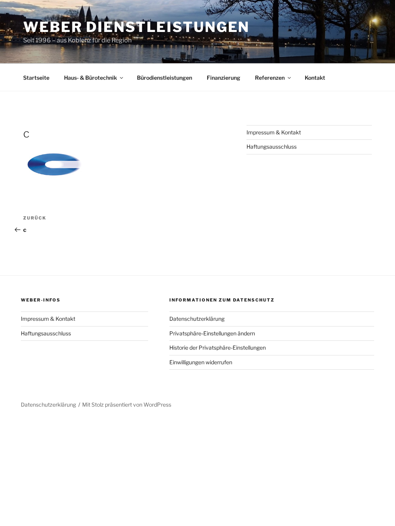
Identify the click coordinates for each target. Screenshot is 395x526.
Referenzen (270, 77)
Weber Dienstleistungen (136, 26)
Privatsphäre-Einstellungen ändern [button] (212, 333)
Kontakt (315, 77)
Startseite (36, 77)
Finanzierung (223, 77)
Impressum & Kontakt (273, 132)
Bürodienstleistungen (164, 77)
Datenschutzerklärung (197, 318)
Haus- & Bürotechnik (90, 77)
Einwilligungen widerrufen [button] (200, 362)
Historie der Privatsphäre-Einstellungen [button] (217, 347)
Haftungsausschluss (271, 146)
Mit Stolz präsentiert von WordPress (126, 404)
